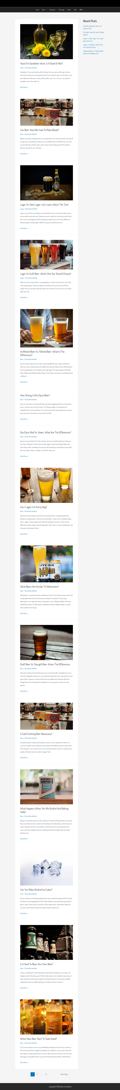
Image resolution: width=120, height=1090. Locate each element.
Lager (22, 209)
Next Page (65, 1074)
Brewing (52, 10)
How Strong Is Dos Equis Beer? (35, 395)
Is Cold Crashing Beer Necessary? (36, 733)
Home (37, 10)
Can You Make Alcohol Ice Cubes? (36, 889)
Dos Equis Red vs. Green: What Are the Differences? (45, 432)
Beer (43, 10)
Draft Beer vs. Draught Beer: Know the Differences (45, 664)
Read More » (24, 87)
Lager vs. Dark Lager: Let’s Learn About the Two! (44, 204)
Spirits (69, 10)
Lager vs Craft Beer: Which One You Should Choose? (46, 273)
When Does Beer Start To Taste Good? (38, 1038)
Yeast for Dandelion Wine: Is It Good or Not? (41, 63)
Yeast (22, 68)
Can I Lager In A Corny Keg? (33, 507)
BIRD (81, 10)
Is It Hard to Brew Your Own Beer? (36, 964)
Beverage (61, 10)
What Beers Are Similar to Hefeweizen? (39, 586)
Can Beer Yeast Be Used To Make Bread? (39, 130)
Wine (75, 10)
